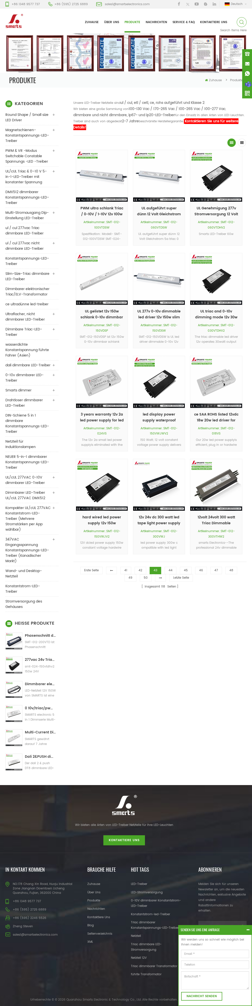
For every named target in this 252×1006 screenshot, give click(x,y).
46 (201, 570)
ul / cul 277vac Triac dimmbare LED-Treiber (24, 230)
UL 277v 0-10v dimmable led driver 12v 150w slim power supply (159, 314)
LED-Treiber (139, 884)
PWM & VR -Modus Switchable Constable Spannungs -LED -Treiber (26, 156)
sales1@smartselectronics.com (127, 4)
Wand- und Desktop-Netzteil (23, 573)
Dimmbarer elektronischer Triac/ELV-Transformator (27, 291)
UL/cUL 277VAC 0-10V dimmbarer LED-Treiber (25, 480)
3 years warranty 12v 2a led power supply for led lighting (102, 417)
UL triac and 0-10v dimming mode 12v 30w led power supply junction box (216, 314)
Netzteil (136, 936)
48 (231, 570)
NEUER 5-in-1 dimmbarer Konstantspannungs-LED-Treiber (27, 462)
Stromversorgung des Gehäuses (23, 604)
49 (130, 577)
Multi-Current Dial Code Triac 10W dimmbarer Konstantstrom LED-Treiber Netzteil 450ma (40, 732)
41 (125, 570)
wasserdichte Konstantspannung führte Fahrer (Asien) (27, 350)
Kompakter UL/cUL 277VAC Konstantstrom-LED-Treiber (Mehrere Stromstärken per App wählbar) (28, 518)
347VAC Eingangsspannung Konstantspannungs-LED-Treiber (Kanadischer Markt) (27, 550)
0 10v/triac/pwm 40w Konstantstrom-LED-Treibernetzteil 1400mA (40, 708)
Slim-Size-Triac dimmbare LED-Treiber (27, 276)
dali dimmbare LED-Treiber (27, 365)
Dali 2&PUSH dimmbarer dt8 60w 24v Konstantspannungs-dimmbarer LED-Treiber (40, 756)
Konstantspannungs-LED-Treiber (27, 261)
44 (171, 570)
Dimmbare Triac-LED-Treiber (23, 332)
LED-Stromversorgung (147, 892)
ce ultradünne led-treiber (26, 304)
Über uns (111, 22)
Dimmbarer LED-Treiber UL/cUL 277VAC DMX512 (25, 495)
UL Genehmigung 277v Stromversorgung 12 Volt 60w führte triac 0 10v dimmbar (216, 211)
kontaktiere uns (213, 22)
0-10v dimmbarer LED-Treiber (24, 377)
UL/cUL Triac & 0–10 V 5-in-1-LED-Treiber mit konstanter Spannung (26, 177)
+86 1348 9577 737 (26, 4)
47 (216, 570)
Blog (90, 925)
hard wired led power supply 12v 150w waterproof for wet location (101, 520)
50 (146, 577)
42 (140, 570)
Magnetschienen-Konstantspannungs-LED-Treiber (27, 135)
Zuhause (92, 22)
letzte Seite (181, 577)
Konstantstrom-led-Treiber (150, 914)
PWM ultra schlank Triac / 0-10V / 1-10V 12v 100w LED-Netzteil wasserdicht (102, 211)
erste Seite (91, 570)
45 (186, 570)
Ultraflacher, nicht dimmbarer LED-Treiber (25, 316)
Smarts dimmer (18, 390)
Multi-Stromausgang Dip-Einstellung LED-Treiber (27, 215)
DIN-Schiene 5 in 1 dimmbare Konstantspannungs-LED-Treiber (27, 423)
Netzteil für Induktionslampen (20, 444)
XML (90, 942)
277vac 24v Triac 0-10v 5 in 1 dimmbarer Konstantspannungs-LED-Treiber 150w (40, 660)
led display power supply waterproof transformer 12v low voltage (159, 417)
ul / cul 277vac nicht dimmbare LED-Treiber (24, 245)
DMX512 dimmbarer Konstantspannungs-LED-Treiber (27, 197)
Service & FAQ (184, 22)
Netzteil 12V (139, 958)
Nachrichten (156, 22)
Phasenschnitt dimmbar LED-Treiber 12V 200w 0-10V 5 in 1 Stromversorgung (40, 635)
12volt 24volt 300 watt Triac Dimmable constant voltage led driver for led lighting (216, 520)
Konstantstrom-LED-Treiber (22, 588)
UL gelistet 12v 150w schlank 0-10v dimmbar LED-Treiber (101, 314)
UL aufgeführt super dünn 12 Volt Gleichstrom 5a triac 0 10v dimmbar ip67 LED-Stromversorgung (159, 211)
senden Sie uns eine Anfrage (200, 930)
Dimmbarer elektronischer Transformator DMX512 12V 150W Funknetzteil (40, 684)
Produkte (132, 22)
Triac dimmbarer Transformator (154, 966)
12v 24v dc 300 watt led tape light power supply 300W (159, 520)
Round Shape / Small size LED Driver (26, 117)
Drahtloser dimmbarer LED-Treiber (24, 402)
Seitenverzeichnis (99, 933)
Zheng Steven (23, 926)
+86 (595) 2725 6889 (71, 4)
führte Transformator (146, 974)
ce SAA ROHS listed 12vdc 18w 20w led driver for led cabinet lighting (216, 417)
